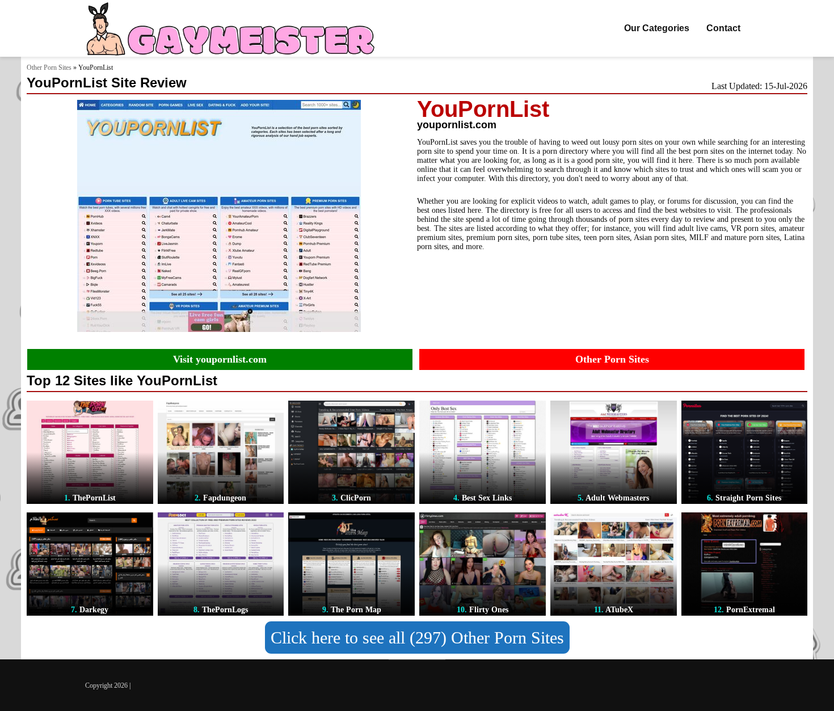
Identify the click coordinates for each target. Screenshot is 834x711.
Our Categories (656, 28)
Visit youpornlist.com (220, 359)
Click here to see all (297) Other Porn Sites (417, 637)
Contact (723, 28)
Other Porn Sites (49, 67)
